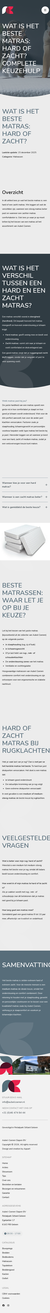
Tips (4, 1176)
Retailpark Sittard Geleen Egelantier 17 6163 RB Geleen (14, 1220)
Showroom (7, 1171)
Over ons (6, 1180)
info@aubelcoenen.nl (13, 1102)
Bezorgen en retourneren (13, 1188)
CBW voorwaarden (11, 1293)
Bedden (5, 1252)
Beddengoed (8, 1269)
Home (5, 1163)
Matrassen (7, 1261)
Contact (5, 1197)
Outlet (5, 1278)
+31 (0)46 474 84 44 (13, 1112)
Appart (27, 1148)
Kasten (5, 1274)
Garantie (6, 1193)
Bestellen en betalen (12, 1184)
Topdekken (7, 1265)
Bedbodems (8, 1257)
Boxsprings (7, 1248)
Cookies (5, 1298)
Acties (5, 1167)
